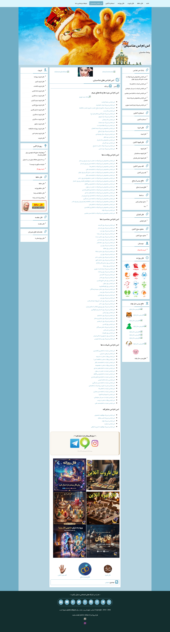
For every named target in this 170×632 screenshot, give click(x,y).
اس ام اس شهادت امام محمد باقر (105, 362)
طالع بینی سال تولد (140, 358)
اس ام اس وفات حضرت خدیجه (105, 356)
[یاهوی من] (109, 602)
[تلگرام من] (103, 602)
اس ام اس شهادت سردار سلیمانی (104, 397)
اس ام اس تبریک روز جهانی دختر (105, 257)
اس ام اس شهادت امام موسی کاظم (104, 373)
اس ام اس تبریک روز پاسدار (106, 227)
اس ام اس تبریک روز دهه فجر (106, 242)
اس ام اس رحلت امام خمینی (106, 379)
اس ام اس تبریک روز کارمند (106, 225)
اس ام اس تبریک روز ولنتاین (106, 295)
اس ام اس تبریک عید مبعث (106, 122)
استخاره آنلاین (109, 3)
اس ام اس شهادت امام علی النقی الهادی (103, 376)
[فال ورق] (69, 541)
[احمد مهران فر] (108, 72)
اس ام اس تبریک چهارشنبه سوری (104, 268)
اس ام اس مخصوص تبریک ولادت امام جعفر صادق (100, 192)
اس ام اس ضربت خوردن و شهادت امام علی (102, 385)
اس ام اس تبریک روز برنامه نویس (104, 338)
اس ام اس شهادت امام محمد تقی (105, 403)
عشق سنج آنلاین (141, 235)
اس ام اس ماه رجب (109, 110)
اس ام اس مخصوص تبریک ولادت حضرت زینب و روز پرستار (97, 160)
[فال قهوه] (102, 508)
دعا (145, 206)
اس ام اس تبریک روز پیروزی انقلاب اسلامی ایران (100, 306)
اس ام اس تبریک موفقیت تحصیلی (105, 415)
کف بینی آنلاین (141, 172)
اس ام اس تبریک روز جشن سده (105, 236)
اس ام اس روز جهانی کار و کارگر (105, 262)
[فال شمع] (69, 508)
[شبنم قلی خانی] (61, 72)
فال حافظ (140, 3)
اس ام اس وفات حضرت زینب (106, 400)
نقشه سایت (75, 615)
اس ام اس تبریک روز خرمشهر (106, 321)
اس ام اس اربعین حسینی (107, 353)
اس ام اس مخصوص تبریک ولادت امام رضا (102, 166)
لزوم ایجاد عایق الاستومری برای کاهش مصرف (36, 153)
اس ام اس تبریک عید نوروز (106, 116)
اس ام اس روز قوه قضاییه (107, 286)
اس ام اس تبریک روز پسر (107, 292)
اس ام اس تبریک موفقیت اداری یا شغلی (103, 426)
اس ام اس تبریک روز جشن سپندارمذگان (102, 289)
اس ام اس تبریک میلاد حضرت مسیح (104, 145)
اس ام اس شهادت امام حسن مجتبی (104, 391)
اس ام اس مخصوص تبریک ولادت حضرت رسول (100, 186)
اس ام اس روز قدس (109, 324)
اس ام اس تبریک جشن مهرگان (105, 327)
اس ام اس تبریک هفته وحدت (106, 125)
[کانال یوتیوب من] (67, 602)
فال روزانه (121, 3)
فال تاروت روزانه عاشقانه (36, 128)
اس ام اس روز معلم (109, 248)
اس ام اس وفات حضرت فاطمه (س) (104, 359)
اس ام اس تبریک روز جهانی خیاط (105, 251)
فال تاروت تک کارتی (38, 90)
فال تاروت (131, 3)
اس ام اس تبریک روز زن (107, 245)
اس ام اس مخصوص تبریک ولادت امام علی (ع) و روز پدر (98, 195)
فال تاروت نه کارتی (38, 114)
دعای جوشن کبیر (141, 201)
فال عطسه (41, 223)
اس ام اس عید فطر (109, 137)
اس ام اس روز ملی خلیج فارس (106, 280)
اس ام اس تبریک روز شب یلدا (106, 233)
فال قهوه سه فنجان (140, 153)
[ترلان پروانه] (85, 72)
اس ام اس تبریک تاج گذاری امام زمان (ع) (102, 113)
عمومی (107, 582)
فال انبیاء (143, 134)
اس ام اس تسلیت (109, 423)
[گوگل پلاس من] (73, 602)
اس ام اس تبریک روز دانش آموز (105, 260)
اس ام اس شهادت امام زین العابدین (104, 350)
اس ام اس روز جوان (109, 283)
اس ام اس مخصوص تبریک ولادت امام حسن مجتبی (99, 213)
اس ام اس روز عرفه (109, 265)
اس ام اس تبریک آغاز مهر (107, 274)
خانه (147, 3)
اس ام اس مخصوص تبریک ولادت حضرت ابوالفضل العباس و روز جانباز (94, 181)
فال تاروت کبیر (39, 81)
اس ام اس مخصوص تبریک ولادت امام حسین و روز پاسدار (97, 163)
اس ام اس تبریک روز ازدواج (106, 131)
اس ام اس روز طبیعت (108, 332)
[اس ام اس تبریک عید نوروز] (85, 97)
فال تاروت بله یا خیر (38, 133)
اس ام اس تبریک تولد (108, 210)
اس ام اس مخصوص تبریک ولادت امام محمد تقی (100, 169)
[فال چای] (102, 541)
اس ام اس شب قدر (109, 329)
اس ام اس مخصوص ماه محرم (106, 139)
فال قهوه (143, 148)
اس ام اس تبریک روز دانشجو (106, 315)
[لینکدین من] (61, 602)
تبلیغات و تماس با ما (81, 3)
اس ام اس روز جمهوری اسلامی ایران (104, 335)
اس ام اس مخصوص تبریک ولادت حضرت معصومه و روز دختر (96, 178)
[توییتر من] (79, 602)
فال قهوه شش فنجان (139, 158)
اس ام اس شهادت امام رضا (106, 388)
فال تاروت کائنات (39, 86)
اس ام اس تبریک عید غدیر (107, 148)
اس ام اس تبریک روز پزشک (106, 271)
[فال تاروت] (102, 475)
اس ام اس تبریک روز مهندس (106, 239)
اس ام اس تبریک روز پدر (107, 297)
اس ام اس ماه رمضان (108, 119)
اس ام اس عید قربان (108, 142)
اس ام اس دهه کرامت (108, 102)
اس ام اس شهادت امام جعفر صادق (104, 368)
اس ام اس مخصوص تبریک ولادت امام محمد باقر (100, 175)
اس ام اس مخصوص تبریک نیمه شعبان (103, 128)
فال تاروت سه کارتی (38, 95)
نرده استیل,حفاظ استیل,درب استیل (33, 159)
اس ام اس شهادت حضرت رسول (105, 371)
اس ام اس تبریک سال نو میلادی (105, 134)
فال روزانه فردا (39, 238)
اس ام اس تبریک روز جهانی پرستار (104, 318)
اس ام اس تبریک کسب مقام (106, 418)
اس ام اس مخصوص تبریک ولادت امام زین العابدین (99, 207)
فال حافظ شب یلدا (38, 192)
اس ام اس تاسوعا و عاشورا (107, 394)
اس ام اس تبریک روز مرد (107, 230)
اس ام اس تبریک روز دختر (107, 303)
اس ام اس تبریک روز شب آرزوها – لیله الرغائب (101, 300)
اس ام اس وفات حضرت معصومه (105, 365)
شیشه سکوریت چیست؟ (36, 164)
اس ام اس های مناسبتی (103, 80)
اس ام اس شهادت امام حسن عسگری (103, 382)
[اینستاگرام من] (91, 602)
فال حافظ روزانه (39, 188)
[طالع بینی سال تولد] (136, 331)
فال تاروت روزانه (39, 76)
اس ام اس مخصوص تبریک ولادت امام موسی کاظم (100, 183)
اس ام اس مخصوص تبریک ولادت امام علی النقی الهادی (98, 189)
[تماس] (85, 602)
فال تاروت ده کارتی (38, 119)
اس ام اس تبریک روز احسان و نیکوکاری (103, 309)
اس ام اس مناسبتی (96, 3)
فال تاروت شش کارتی (37, 109)
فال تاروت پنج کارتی (38, 105)
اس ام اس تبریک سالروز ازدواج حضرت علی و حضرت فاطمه (97, 107)
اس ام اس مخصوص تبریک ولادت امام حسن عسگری (99, 198)
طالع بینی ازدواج (141, 187)
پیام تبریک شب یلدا (38, 197)
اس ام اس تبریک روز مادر (107, 277)
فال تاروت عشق (39, 123)
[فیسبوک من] (97, 602)
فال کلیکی (143, 220)
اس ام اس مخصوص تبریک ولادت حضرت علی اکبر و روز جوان (96, 172)
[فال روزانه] (69, 475)
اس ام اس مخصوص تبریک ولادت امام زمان (102, 204)
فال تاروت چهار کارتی (37, 100)
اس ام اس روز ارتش (109, 312)
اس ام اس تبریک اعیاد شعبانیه (105, 105)
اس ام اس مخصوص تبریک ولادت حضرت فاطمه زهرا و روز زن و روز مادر (93, 201)
